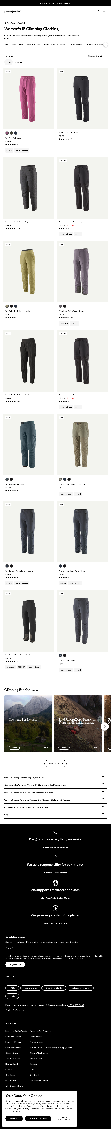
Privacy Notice (36, 1042)
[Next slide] (105, 726)
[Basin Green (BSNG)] (11, 133)
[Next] (105, 44)
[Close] (73, 1095)
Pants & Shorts (51, 44)
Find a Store (11, 1080)
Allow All (14, 1118)
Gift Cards (10, 1075)
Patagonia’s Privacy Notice (75, 958)
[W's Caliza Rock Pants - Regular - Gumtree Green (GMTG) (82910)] (28, 271)
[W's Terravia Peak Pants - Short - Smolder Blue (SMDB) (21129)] (82, 620)
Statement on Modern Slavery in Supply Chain (51, 1047)
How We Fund (11, 1064)
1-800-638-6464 (76, 1005)
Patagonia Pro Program (40, 1031)
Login (12, 996)
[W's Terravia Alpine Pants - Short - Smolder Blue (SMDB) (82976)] (82, 531)
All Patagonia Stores (14, 1086)
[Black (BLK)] (11, 306)
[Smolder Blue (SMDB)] (15, 133)
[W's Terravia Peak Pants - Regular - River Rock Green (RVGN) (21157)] (82, 444)
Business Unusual (13, 1047)
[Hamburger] (104, 11)
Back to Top (54, 763)
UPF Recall (34, 1075)
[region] (39, 1109)
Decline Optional (38, 1118)
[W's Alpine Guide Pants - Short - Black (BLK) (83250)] (28, 620)
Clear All (18, 62)
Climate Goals (11, 1053)
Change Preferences (64, 1118)
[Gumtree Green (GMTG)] (7, 306)
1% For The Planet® (13, 1058)
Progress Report (13, 1042)
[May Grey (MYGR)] (60, 306)
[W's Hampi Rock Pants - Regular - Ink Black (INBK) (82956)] (28, 187)
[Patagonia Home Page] (12, 11)
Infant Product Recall (39, 1080)
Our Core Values (13, 1036)
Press (32, 1069)
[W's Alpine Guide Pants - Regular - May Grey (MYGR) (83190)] (82, 271)
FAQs (12, 988)
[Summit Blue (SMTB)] (7, 479)
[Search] (93, 11)
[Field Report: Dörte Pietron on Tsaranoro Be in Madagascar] (78, 723)
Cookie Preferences (14, 1010)
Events (8, 1069)
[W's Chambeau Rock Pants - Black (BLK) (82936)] (82, 98)
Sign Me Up (15, 964)
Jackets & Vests (33, 44)
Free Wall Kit (11, 44)
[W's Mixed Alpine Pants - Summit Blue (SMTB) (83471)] (28, 444)
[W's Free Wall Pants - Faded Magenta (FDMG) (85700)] (28, 98)
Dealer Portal (36, 1036)
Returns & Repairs (80, 988)
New (21, 44)
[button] (55, 777)
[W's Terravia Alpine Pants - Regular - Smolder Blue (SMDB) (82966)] (28, 531)
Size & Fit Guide (54, 988)
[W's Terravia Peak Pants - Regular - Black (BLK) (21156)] (82, 187)
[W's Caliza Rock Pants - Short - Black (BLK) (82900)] (28, 361)
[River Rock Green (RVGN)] (60, 479)
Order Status (31, 988)
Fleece (63, 44)
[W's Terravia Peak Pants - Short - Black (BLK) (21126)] (82, 361)
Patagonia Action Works (16, 1031)
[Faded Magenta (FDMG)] (7, 133)
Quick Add (29, 124)
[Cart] (98, 11)
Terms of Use (36, 1058)
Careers (33, 1064)
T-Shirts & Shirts (77, 44)
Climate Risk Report (39, 1053)
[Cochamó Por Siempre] (28, 723)
